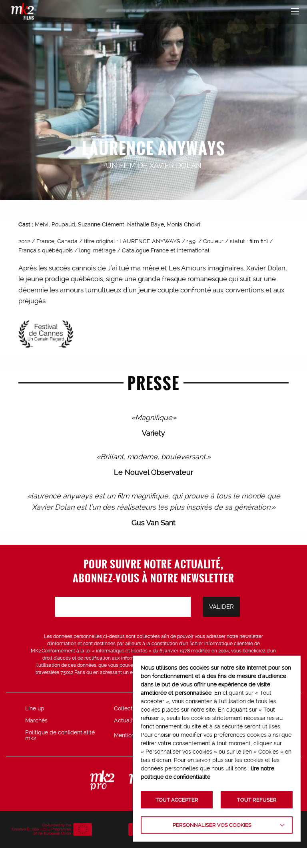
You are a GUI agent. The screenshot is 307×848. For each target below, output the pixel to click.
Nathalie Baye (145, 224)
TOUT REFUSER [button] (257, 800)
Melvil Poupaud (55, 224)
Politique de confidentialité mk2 (60, 735)
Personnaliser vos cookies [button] (212, 825)
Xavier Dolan (175, 165)
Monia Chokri (183, 224)
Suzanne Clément (101, 224)
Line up (34, 708)
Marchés (36, 720)
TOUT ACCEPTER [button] (176, 800)
